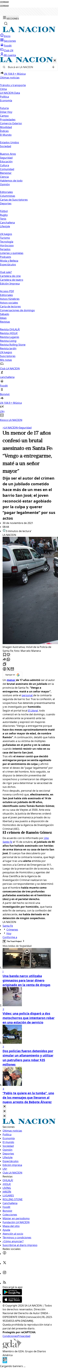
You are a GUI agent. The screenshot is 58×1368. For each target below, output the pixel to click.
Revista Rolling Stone (12, 344)
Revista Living (8, 341)
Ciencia (4, 177)
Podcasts (5, 257)
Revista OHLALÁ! (10, 329)
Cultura (4, 165)
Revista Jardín (8, 348)
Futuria (4, 108)
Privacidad (24, 1336)
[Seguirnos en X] (4, 1263)
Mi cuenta (10, 55)
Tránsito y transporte (13, 85)
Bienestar (6, 173)
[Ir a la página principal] (29, 31)
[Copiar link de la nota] (4, 664)
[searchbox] (28, 67)
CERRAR (4, 2)
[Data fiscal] (5, 1362)
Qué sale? (6, 272)
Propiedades (7, 119)
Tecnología (6, 241)
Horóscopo (7, 245)
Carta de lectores (10, 306)
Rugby (4, 215)
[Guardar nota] (4, 655)
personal (27, 695)
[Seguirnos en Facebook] (4, 1253)
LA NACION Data (10, 93)
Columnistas (7, 196)
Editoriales (6, 192)
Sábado (4, 314)
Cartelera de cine (10, 276)
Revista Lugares (9, 337)
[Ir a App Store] (12, 1301)
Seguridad (6, 157)
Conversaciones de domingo (17, 310)
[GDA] (12, 1347)
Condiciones (10, 1336)
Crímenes (12, 929)
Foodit (8, 45)
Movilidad (6, 127)
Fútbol (4, 211)
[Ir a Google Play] (12, 1294)
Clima (3, 89)
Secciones (10, 41)
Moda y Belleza (9, 260)
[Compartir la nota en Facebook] (4, 669)
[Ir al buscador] (6, 23)
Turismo (5, 238)
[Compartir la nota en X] (8, 669)
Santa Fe (8, 926)
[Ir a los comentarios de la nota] (8, 655)
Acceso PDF (7, 291)
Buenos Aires (8, 154)
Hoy (8, 933)
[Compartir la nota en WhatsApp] (8, 659)
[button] (29, 239)
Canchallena (7, 222)
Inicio (7, 36)
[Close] (4, 1106)
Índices (4, 131)
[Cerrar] (55, 60)
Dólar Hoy (6, 112)
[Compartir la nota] (4, 659)
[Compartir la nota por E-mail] (12, 669)
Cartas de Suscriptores (14, 199)
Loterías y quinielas (11, 253)
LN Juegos (6, 234)
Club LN (8, 50)
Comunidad (7, 169)
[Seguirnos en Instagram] (4, 1273)
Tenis (3, 218)
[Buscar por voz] (53, 67)
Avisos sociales (9, 302)
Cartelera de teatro (11, 280)
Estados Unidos (9, 142)
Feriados (5, 249)
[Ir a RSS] (4, 1283)
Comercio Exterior (11, 123)
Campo (4, 115)
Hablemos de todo (11, 180)
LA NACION (10, 427)
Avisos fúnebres (9, 299)
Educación (6, 161)
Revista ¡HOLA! (9, 333)
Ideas (3, 318)
